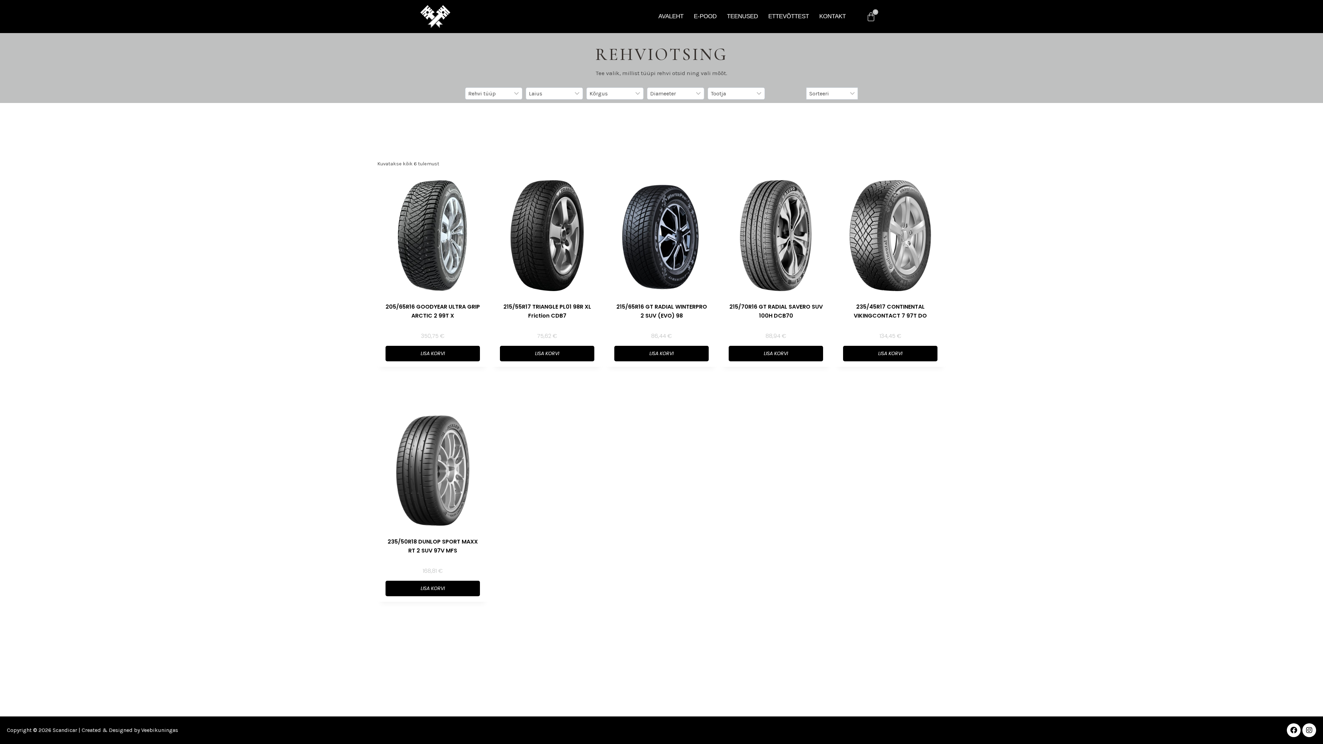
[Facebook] (1294, 730)
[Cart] (871, 16)
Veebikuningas (159, 730)
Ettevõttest (788, 16)
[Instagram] (1309, 730)
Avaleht (671, 16)
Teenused (742, 16)
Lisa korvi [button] (433, 353)
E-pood (705, 16)
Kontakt (832, 16)
